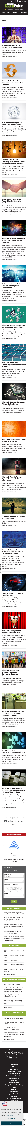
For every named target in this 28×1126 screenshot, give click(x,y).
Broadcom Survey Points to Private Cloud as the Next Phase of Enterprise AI (13, 926)
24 (5, 821)
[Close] (21, 1102)
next (23, 844)
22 (20, 818)
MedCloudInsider (14, 1082)
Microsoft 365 (23, 12)
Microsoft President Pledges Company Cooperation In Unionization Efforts (13, 713)
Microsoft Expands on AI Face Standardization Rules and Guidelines (13, 240)
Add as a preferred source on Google (15, 9)
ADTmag (14, 1067)
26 (12, 821)
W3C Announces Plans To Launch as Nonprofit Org (12, 123)
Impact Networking (14, 852)
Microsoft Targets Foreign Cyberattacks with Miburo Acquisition (12, 479)
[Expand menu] (25, 2)
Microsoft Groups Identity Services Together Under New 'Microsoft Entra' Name (13, 790)
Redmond (14, 1089)
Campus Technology (14, 1073)
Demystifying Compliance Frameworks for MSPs (14, 1023)
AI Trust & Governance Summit (12, 984)
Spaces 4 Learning (14, 1094)
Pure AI (14, 1087)
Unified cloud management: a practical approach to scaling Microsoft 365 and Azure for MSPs (14, 1034)
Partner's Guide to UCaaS (10, 960)
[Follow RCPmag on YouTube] (20, 1)
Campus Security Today (14, 1071)
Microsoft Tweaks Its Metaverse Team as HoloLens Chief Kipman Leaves (13, 552)
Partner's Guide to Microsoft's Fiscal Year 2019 (13, 970)
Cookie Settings (11, 1118)
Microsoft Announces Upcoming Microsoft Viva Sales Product (14, 364)
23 (23, 818)
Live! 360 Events (14, 1078)
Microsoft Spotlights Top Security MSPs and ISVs (11, 632)
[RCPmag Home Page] (14, 4)
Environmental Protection (14, 1076)
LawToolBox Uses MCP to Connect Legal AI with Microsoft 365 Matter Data (14, 913)
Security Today (14, 1091)
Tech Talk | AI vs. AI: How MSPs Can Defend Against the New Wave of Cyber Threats (14, 1002)
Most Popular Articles (14, 908)
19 (11, 818)
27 (15, 821)
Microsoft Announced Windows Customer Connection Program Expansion (10, 673)
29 (22, 821)
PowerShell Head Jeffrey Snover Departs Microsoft (12, 46)
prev (3, 844)
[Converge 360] (14, 1053)
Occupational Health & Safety (14, 1085)
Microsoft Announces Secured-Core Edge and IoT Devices (14, 326)
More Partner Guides (9, 974)
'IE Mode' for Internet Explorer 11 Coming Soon (14, 517)
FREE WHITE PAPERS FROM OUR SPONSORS (14, 1013)
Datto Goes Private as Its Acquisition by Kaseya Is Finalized (11, 201)
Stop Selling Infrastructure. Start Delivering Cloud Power (12, 995)
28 (18, 821)
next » (13, 824)
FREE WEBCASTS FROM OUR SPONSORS (14, 980)
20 (14, 818)
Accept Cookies (11, 1123)
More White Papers (9, 1039)
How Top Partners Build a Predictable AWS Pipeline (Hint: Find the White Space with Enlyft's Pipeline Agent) (13, 989)
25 (9, 821)
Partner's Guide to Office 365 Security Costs (14, 956)
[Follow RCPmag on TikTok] (15, 1)
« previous (5, 818)
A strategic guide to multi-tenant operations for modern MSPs (12, 1028)
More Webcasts (8, 1007)
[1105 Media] (14, 1058)
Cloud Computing (6, 12)
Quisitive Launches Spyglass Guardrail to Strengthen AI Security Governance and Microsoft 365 (14, 938)
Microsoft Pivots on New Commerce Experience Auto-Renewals (13, 83)
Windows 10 (15, 12)
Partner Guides (14, 945)
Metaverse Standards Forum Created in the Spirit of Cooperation (13, 286)
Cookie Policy (9, 1115)
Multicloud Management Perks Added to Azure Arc (14, 440)
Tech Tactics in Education (14, 1098)
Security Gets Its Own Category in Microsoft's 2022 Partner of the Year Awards (13, 162)
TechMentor (14, 1096)
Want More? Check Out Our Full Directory (14, 860)
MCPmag (14, 1080)
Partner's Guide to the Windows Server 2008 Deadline (14, 951)
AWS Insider (14, 1069)
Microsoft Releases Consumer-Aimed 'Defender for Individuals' (13, 404)
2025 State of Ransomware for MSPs (13, 1018)
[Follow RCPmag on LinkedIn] (11, 1)
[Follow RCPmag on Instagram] (17, 1)
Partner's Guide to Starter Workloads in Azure (14, 965)
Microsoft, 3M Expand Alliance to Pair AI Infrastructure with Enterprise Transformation (14, 919)
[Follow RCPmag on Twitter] (13, 1)
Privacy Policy (15, 884)
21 (17, 818)
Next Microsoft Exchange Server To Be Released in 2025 (13, 752)
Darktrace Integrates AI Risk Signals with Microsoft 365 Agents (13, 932)
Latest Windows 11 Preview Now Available (12, 594)
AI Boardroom (14, 1064)
